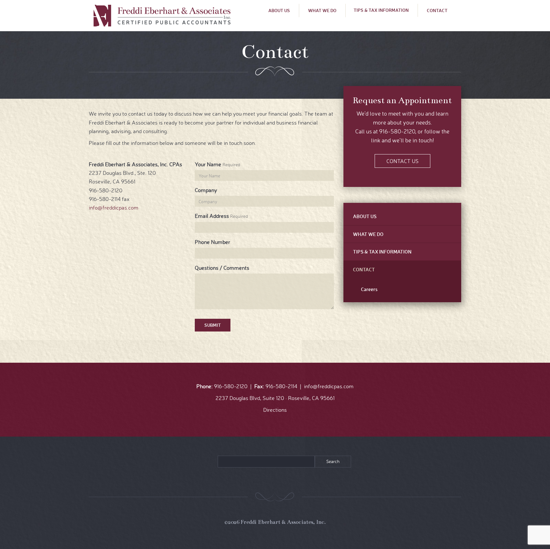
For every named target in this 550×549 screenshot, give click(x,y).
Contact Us (402, 161)
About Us (279, 10)
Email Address (212, 215)
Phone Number (212, 242)
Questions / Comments (222, 267)
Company (206, 190)
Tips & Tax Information (381, 10)
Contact (437, 10)
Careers (369, 289)
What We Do (322, 10)
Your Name (208, 164)
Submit (212, 325)
